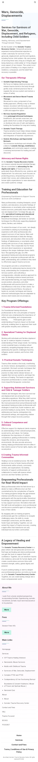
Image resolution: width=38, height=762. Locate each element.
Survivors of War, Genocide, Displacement (19, 671)
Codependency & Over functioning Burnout (19, 679)
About (4, 695)
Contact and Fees (8, 707)
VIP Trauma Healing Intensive (15, 658)
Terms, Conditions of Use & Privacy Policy (19, 750)
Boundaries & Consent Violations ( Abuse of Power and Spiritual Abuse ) (19, 685)
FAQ (3, 712)
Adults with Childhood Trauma (15, 666)
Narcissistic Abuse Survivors (14, 662)
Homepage (6, 649)
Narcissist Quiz (9, 690)
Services (5, 654)
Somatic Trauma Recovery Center (16, 703)
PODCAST (6, 725)
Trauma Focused (8, 716)
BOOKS (5, 720)
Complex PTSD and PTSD (13, 675)
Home (3, 7)
